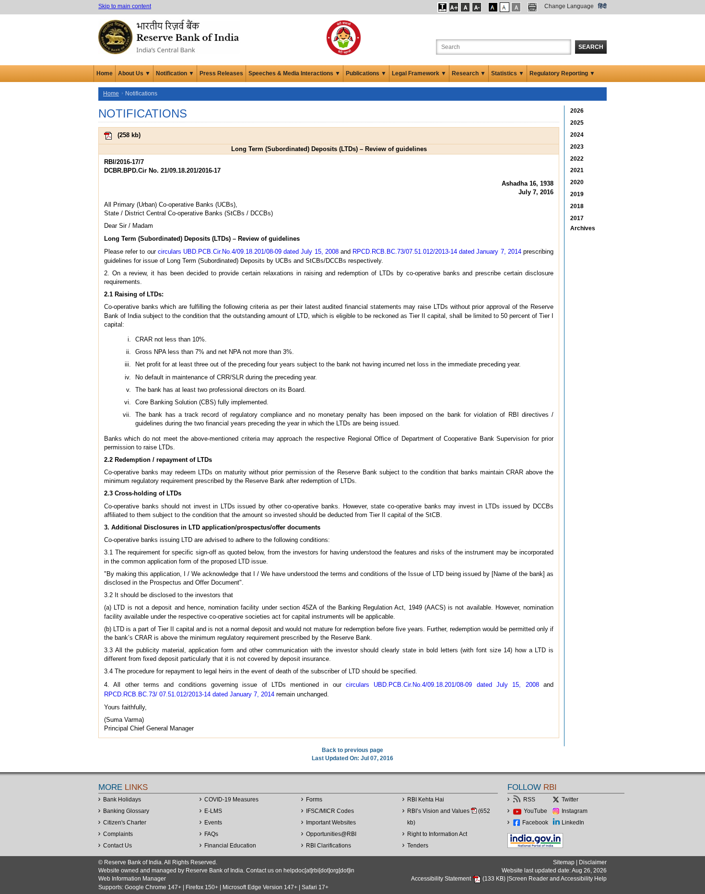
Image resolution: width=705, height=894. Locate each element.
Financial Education (230, 845)
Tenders (417, 845)
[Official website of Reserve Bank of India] (170, 36)
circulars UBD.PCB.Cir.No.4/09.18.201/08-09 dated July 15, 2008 (248, 251)
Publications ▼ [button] (366, 73)
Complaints (118, 834)
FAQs (211, 834)
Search (590, 47)
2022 (577, 158)
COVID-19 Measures (231, 799)
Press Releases (221, 73)
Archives (582, 228)
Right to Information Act (437, 834)
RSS (529, 799)
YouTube (535, 811)
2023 (577, 146)
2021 (577, 170)
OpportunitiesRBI (331, 834)
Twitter (570, 799)
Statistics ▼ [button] (507, 73)
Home (104, 73)
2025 (577, 122)
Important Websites (331, 822)
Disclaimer (593, 862)
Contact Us (117, 845)
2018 (577, 206)
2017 (577, 218)
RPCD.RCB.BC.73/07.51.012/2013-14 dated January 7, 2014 (436, 251)
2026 (577, 110)
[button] (442, 7)
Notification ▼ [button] (175, 73)
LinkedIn (573, 822)
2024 (577, 134)
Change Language (569, 6)
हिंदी (602, 6)
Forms (314, 799)
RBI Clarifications (328, 845)
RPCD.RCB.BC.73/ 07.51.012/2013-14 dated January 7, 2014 (189, 694)
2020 (577, 182)
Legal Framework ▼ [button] (419, 73)
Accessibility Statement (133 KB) (459, 878)
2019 (577, 194)
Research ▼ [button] (469, 73)
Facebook (535, 822)
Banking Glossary (126, 811)
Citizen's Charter (124, 822)
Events (213, 822)
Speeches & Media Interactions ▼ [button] (294, 73)
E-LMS (213, 811)
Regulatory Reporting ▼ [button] (562, 73)
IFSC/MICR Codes (330, 811)
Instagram (575, 811)
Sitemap (564, 862)
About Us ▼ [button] (134, 73)
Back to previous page (352, 750)
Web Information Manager (132, 878)
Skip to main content (124, 6)
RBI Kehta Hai (425, 799)
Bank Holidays (122, 799)
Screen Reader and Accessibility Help (557, 878)
